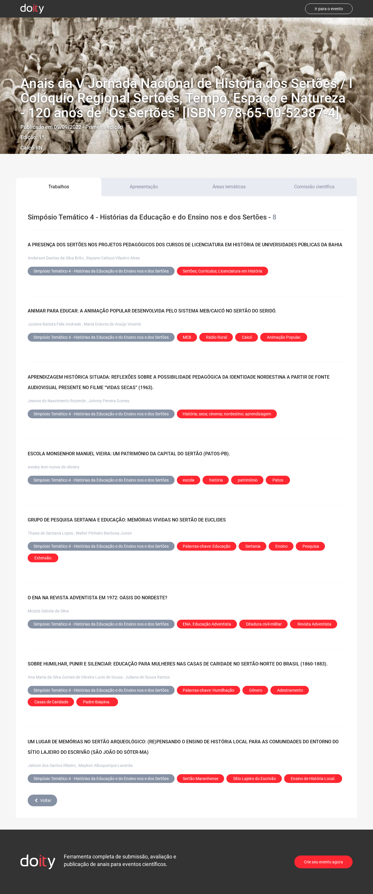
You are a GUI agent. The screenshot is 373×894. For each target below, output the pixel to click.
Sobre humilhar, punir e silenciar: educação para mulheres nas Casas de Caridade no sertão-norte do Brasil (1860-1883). (178, 664)
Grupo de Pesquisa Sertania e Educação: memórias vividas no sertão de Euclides (127, 520)
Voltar (45, 800)
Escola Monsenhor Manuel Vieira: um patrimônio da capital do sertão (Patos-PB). (129, 453)
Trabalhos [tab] (58, 186)
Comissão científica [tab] (314, 186)
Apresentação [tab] (144, 186)
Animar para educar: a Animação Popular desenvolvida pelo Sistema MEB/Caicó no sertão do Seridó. (152, 311)
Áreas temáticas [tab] (229, 186)
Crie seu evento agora (323, 862)
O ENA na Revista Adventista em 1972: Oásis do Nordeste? (97, 597)
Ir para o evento (329, 8)
